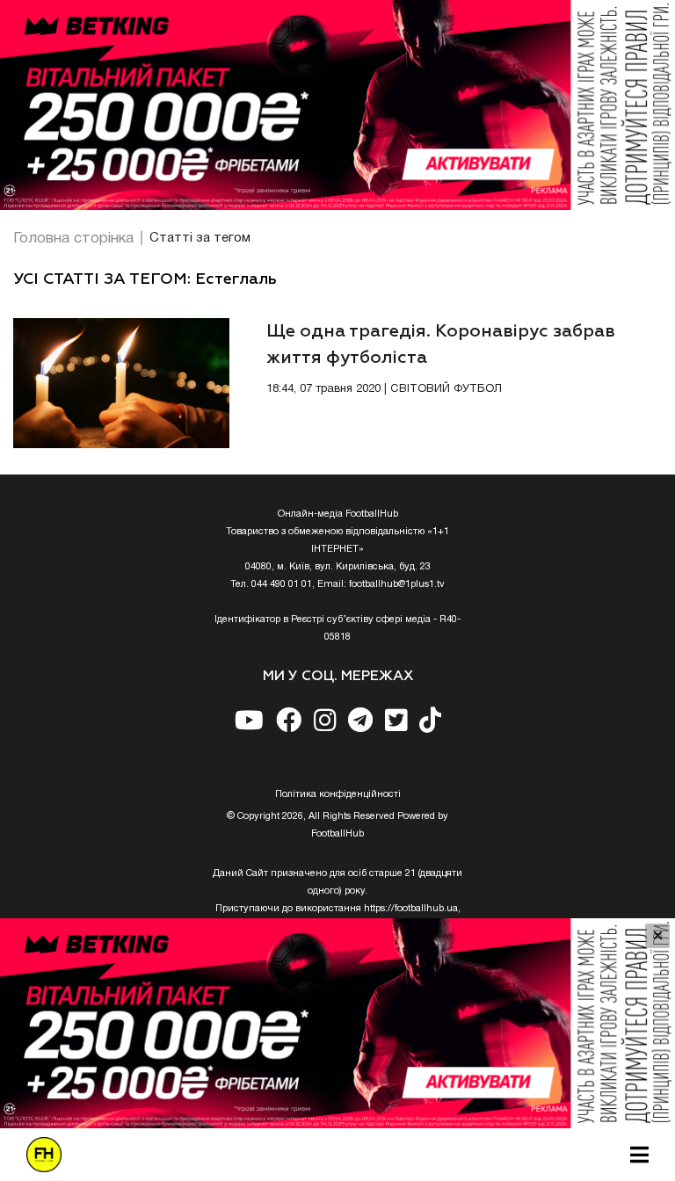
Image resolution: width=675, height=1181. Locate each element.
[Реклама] (337, 105)
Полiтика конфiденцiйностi (338, 794)
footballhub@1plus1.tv (397, 584)
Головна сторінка (73, 238)
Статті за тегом (199, 238)
